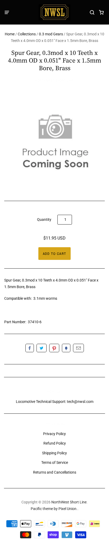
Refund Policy (54, 443)
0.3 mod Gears (51, 34)
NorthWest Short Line (54, 80)
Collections (27, 34)
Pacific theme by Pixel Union (53, 509)
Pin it (54, 348)
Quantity (44, 219)
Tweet (42, 348)
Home (10, 34)
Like (29, 348)
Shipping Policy (54, 453)
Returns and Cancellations (54, 472)
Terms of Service (54, 462)
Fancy (66, 348)
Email (78, 348)
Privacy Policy (54, 434)
